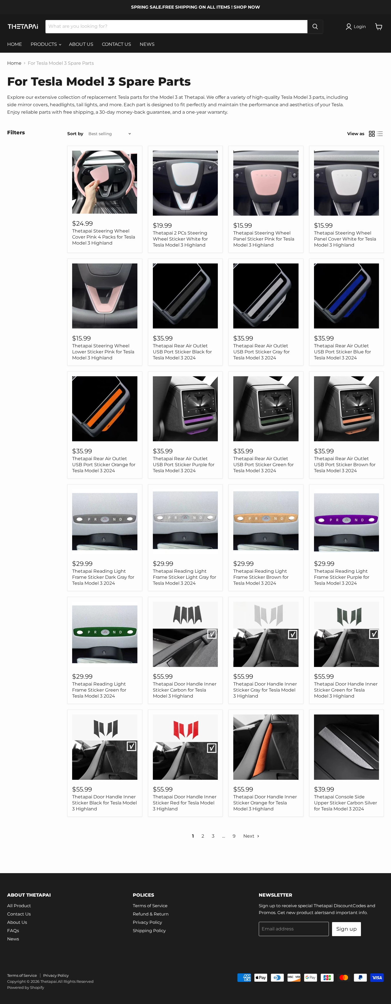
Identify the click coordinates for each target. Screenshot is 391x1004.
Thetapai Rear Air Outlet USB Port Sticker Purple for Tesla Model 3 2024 (183, 464)
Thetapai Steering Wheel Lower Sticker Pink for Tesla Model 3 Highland (103, 352)
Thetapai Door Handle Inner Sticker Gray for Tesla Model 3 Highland (265, 690)
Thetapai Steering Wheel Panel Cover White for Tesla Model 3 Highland (345, 239)
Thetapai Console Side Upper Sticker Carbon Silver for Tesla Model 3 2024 (345, 803)
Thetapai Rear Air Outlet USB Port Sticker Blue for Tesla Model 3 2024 (342, 352)
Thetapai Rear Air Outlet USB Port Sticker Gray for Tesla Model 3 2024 (261, 352)
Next (249, 836)
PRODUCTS (44, 44)
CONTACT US (116, 44)
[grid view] (372, 134)
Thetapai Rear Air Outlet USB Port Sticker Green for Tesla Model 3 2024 (263, 464)
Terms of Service (150, 905)
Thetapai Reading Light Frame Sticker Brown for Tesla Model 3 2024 (261, 577)
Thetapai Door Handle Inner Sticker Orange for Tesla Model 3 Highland (265, 803)
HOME (14, 44)
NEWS (147, 44)
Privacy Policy (147, 922)
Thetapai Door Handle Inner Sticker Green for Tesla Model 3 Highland (346, 690)
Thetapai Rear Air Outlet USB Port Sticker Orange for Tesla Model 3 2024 (103, 464)
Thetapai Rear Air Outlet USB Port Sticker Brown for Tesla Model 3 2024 (345, 464)
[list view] (380, 134)
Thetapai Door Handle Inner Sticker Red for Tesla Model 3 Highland (184, 803)
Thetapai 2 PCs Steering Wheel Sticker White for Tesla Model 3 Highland (180, 239)
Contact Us (19, 914)
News (13, 939)
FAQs (13, 930)
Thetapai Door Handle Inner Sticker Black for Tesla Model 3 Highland (104, 803)
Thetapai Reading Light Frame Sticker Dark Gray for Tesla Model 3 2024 (103, 577)
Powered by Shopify (25, 987)
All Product (19, 905)
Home (14, 63)
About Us (17, 922)
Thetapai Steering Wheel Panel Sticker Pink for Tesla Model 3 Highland (263, 239)
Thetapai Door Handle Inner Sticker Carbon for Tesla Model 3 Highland (184, 690)
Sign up (346, 929)
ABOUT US (81, 44)
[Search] (315, 26)
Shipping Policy (149, 930)
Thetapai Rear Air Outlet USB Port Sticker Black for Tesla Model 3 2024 (182, 352)
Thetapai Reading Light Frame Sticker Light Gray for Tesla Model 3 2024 (184, 577)
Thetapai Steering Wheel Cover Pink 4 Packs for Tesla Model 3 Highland (103, 237)
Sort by (75, 133)
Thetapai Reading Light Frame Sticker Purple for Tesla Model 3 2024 (341, 577)
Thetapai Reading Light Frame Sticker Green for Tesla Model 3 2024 (99, 690)
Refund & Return (151, 914)
